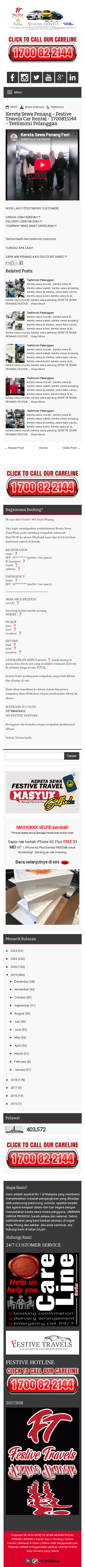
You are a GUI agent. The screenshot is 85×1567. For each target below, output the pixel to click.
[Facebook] (12, 77)
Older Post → (72, 448)
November (21, 989)
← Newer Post (14, 448)
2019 (14, 975)
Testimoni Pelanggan (40, 280)
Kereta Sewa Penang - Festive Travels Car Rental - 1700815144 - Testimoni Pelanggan (41, 118)
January (19, 1069)
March (18, 1053)
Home (43, 448)
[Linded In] (72, 77)
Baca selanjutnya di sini (37, 861)
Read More (38, 303)
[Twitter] (36, 77)
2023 (14, 959)
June (17, 1029)
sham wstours (34, 107)
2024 (14, 951)
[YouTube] (48, 77)
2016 (14, 1095)
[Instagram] (24, 77)
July (17, 1021)
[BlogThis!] (12, 263)
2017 (14, 1087)
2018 (14, 1080)
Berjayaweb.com (67, 1543)
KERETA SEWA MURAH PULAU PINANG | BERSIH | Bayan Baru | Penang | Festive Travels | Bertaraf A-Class (40, 1538)
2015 (14, 1104)
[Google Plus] (60, 77)
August (19, 1013)
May (17, 1037)
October (20, 997)
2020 (14, 967)
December (21, 981)
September (22, 1005)
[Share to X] (16, 263)
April (17, 1045)
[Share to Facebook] (21, 263)
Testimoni (57, 107)
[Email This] (7, 263)
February (20, 1061)
